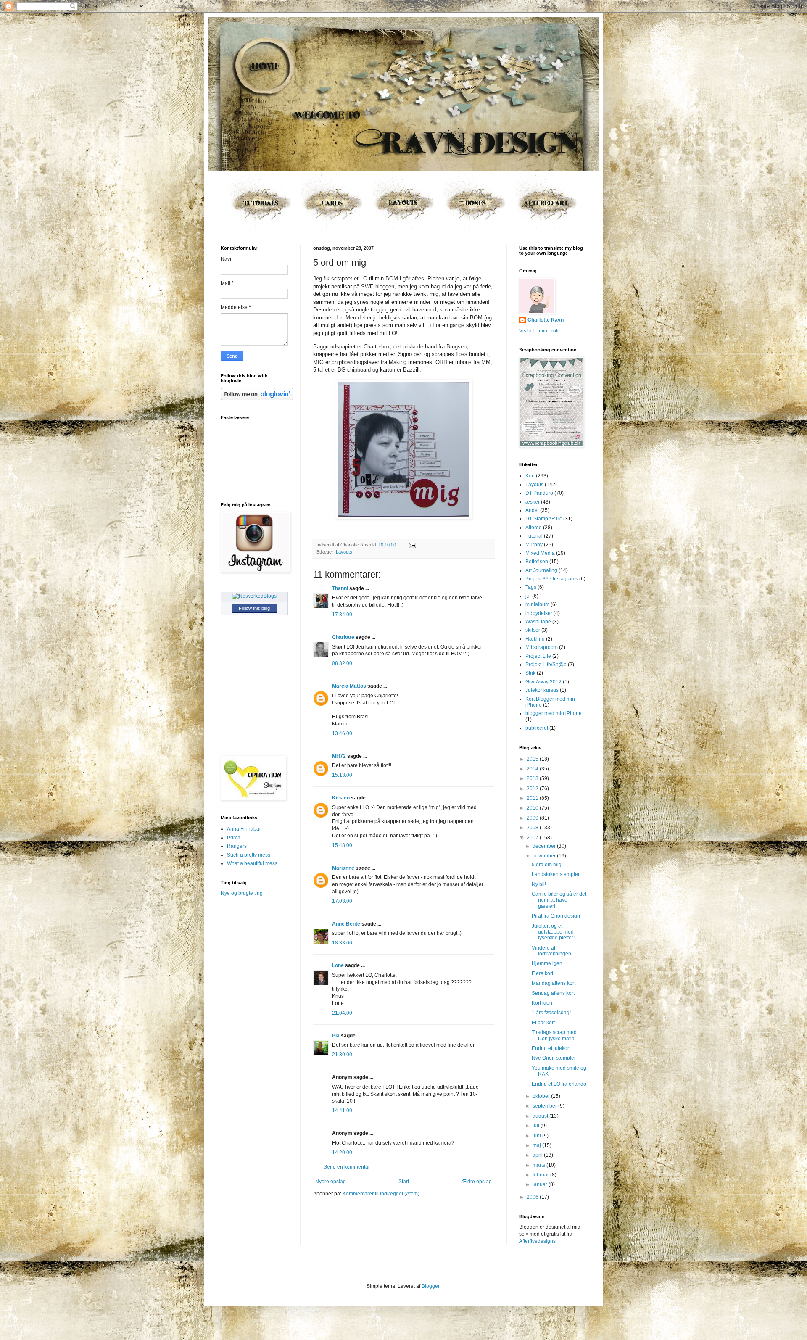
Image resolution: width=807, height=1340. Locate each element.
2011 (533, 798)
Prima (233, 838)
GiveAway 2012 (543, 682)
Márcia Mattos (349, 686)
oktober (542, 1096)
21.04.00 (342, 1013)
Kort (530, 476)
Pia (336, 1036)
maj (537, 1145)
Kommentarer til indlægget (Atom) (381, 1194)
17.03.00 (342, 901)
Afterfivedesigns (537, 1241)
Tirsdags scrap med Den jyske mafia (554, 1035)
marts (539, 1165)
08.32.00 (342, 663)
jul (528, 596)
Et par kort (543, 1023)
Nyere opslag (330, 1181)
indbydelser (538, 613)
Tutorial (534, 536)
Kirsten (341, 798)
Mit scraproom (541, 647)
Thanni (340, 588)
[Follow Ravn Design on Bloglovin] (257, 398)
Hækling (535, 639)
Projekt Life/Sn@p (546, 664)
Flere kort (542, 973)
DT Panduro (539, 493)
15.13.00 (342, 775)
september (545, 1106)
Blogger (430, 1286)
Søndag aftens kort (553, 993)
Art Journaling (541, 570)
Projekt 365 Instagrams (551, 579)
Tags (530, 587)
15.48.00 (342, 845)
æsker (532, 502)
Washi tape (538, 622)
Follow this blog (254, 608)
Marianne (344, 868)
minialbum (537, 604)
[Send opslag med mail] (411, 544)
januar (541, 1184)
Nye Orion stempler (554, 1058)
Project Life (538, 656)
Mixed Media (540, 553)
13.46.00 (342, 733)
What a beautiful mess (252, 863)
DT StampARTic (543, 519)
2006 (533, 1197)
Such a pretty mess (248, 855)
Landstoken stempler (556, 874)
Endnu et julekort (551, 1048)
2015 (533, 759)
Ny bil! (539, 884)
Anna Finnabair (244, 829)
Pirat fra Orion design (556, 916)
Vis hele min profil (539, 331)
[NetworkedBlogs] (254, 596)
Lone (338, 965)
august (541, 1116)
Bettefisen (536, 561)
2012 (533, 788)
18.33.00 (342, 943)
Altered (533, 527)
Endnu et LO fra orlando (559, 1084)
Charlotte (343, 637)
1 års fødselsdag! (551, 1013)
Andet (532, 510)
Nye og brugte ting (242, 893)
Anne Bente (346, 924)
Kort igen (542, 1003)
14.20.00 (342, 1152)
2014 (533, 769)
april (538, 1155)
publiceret (536, 728)
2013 (533, 778)
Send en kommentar (347, 1167)
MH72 (339, 756)
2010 (533, 808)
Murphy (534, 545)
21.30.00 (342, 1055)
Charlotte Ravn (545, 320)
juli (537, 1126)
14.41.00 (342, 1110)
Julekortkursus (542, 690)
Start (403, 1181)
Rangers (237, 846)
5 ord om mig (547, 865)
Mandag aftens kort (553, 983)
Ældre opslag (476, 1181)
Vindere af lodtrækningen (551, 951)
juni (537, 1136)
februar (541, 1175)
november (545, 856)
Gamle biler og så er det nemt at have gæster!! (559, 900)
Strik (530, 673)
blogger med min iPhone (553, 713)
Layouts (344, 551)
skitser (532, 630)
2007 (533, 838)
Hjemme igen (547, 963)
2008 (533, 828)
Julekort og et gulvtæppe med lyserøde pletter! (553, 932)
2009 (533, 818)
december (545, 846)
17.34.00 (342, 614)
